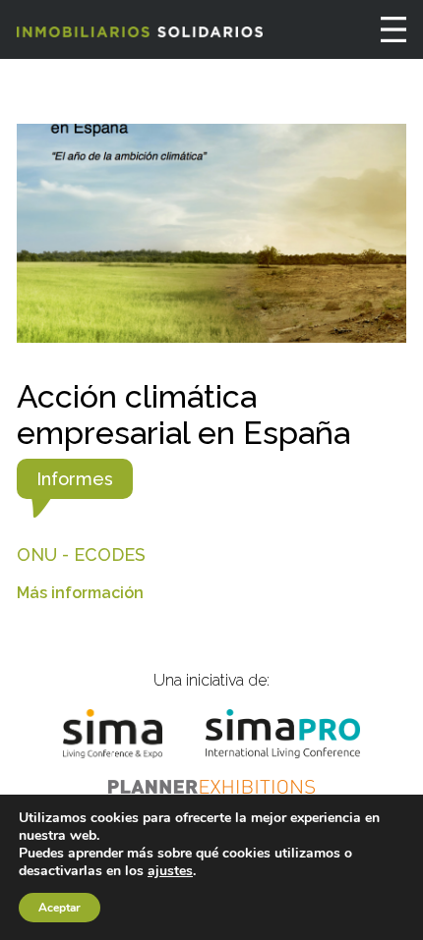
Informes (74, 479)
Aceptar (59, 907)
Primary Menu (393, 29)
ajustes (170, 871)
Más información (80, 592)
